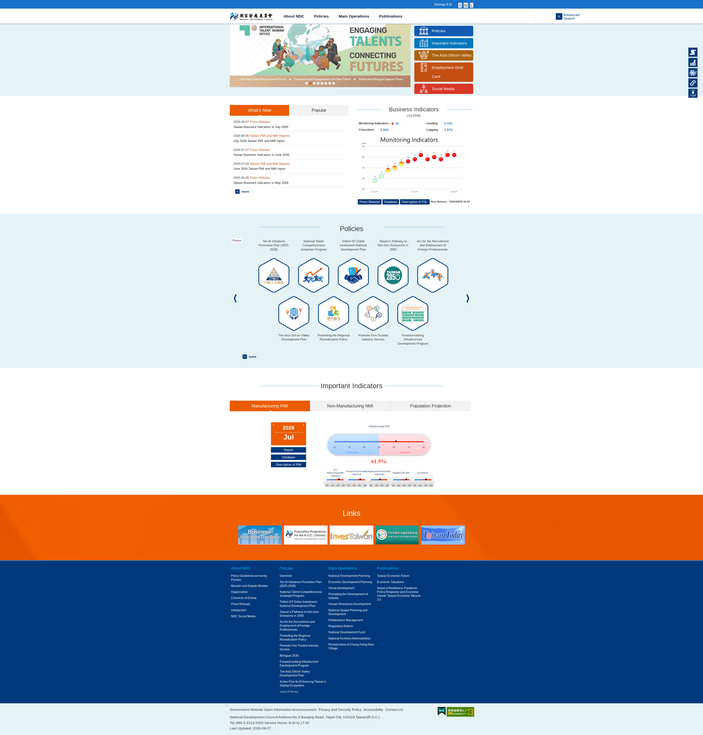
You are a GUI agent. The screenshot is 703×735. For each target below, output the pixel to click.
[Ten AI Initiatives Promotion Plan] (306, 83)
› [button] (467, 298)
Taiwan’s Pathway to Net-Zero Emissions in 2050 (299, 613)
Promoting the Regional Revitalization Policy (295, 637)
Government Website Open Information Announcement (273, 710)
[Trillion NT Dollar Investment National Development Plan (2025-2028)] (318, 83)
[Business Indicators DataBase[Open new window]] (260, 535)
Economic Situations (390, 582)
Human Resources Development (349, 604)
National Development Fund (346, 632)
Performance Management (345, 620)
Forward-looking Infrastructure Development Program (299, 663)
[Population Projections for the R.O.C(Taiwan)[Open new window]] (306, 535)
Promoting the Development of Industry (348, 595)
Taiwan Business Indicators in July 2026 (260, 127)
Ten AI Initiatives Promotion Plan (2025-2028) (301, 583)
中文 (449, 4)
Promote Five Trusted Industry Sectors (299, 647)
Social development (341, 588)
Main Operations (342, 568)
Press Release (370, 202)
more (252, 357)
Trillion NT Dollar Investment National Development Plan (298, 603)
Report (288, 450)
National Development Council (251, 16)
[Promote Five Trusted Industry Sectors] (333, 83)
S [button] (460, 5)
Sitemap (439, 4)
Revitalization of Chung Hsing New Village (351, 646)
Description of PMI (288, 464)
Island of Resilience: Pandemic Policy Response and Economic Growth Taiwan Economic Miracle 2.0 (399, 593)
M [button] (466, 5)
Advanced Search (571, 16)
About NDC (240, 568)
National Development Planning (349, 575)
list (690, 49)
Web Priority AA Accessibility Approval (460, 712)
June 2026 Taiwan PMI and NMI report (259, 168)
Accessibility (373, 710)
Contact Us (394, 710)
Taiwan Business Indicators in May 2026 (260, 183)
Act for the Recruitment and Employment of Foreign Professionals (297, 625)
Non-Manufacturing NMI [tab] (350, 405)
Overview (286, 575)
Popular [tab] (319, 110)
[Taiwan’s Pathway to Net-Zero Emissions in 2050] (322, 83)
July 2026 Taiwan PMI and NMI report (259, 141)
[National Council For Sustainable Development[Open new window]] (397, 535)
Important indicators (693, 71)
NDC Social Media (243, 616)
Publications (387, 568)
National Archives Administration (349, 638)
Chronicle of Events (243, 597)
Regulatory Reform (340, 626)
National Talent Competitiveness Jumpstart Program (301, 593)
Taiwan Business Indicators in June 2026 (261, 155)
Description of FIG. (415, 202)
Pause (237, 28)
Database (390, 202)
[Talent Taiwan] (310, 83)
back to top (692, 92)
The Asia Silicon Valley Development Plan (295, 673)
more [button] (245, 191)
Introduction (238, 610)
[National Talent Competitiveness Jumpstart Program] (320, 55)
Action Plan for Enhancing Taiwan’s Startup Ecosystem (303, 683)
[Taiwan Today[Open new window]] (443, 535)
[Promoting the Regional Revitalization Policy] (329, 83)
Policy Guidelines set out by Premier (249, 577)
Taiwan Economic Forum (393, 575)
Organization (239, 591)
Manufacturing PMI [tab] (270, 405)
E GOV (442, 711)
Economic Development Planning (350, 582)
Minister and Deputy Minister (249, 585)
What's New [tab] (259, 110)
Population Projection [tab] (430, 405)
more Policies (289, 691)
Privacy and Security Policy (340, 710)
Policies (693, 59)
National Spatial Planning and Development (347, 612)
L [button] (471, 5)
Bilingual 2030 (289, 655)
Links (692, 80)
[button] (559, 16)
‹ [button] (235, 298)
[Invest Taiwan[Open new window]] (351, 535)
